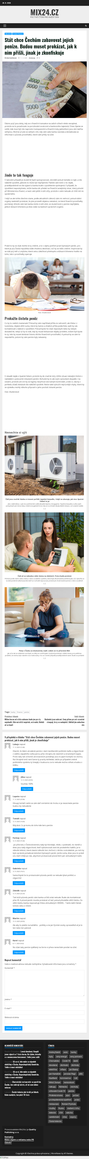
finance (19, 712)
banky (13, 712)
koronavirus (65, 1078)
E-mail (8, 1008)
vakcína (69, 1112)
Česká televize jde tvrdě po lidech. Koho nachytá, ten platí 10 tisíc (22, 1093)
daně (75, 1061)
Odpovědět (19, 770)
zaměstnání (54, 1117)
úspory (73, 1117)
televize (52, 1112)
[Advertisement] (44, 154)
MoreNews (56, 1153)
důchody (75, 1065)
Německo (63, 1086)
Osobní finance (18, 34)
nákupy (52, 1086)
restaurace (54, 1104)
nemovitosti (69, 1082)
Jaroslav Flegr (70, 1073)
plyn (68, 1095)
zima (65, 1117)
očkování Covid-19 (57, 1091)
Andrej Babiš (54, 1052)
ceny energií (61, 1056)
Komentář (10, 968)
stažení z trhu (73, 1108)
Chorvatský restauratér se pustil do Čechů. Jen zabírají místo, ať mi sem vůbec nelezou (23, 1085)
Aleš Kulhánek (11, 58)
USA (61, 1112)
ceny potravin (76, 1056)
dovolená (53, 1065)
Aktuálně (8, 34)
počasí (76, 1095)
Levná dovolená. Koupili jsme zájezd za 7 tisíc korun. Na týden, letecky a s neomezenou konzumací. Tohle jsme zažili (23, 1054)
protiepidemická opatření (60, 1099)
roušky (52, 1108)
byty (51, 1056)
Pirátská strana (55, 1095)
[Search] (86, 25)
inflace (63, 1069)
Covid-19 (66, 1061)
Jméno (8, 999)
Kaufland (53, 1078)
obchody (74, 1086)
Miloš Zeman (54, 1082)
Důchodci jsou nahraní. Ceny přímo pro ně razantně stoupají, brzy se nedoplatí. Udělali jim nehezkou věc (64, 720)
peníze (26, 712)
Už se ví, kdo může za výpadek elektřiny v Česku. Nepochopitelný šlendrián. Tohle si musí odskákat (22, 1064)
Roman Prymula (69, 1104)
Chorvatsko (54, 1061)
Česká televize (55, 1121)
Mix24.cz (44, 12)
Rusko (61, 1108)
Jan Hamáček (54, 1073)
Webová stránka (12, 1017)
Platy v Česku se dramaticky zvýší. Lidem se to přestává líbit (44, 651)
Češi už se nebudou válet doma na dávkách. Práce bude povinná (44, 576)
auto (66, 1052)
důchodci (64, 1065)
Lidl (75, 1078)
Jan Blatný (73, 1069)
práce (77, 1099)
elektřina (53, 1069)
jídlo (81, 1073)
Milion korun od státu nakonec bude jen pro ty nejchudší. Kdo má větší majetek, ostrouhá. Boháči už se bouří (24, 720)
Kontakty (9, 1137)
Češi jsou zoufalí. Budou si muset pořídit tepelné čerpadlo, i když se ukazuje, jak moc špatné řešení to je (44, 500)
